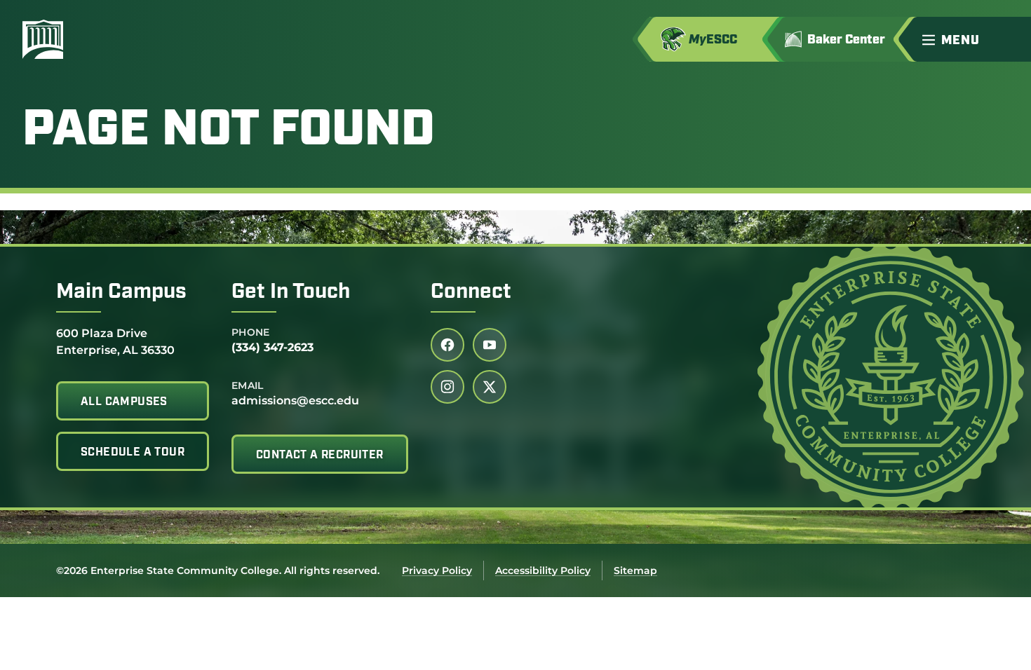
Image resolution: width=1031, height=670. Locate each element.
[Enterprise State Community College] (110, 39)
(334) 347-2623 (272, 347)
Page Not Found (228, 132)
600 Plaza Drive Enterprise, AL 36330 (115, 341)
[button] (970, 39)
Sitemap (635, 570)
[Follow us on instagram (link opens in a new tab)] (447, 387)
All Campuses (124, 402)
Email (247, 385)
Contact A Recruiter (320, 455)
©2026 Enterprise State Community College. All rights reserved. (217, 570)
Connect (471, 292)
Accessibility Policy (543, 570)
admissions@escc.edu (295, 400)
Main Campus (121, 292)
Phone (250, 332)
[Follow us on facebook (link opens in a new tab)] (447, 345)
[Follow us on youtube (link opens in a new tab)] (489, 345)
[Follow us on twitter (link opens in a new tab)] (489, 387)
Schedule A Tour (132, 452)
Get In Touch (290, 292)
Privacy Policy (437, 570)
